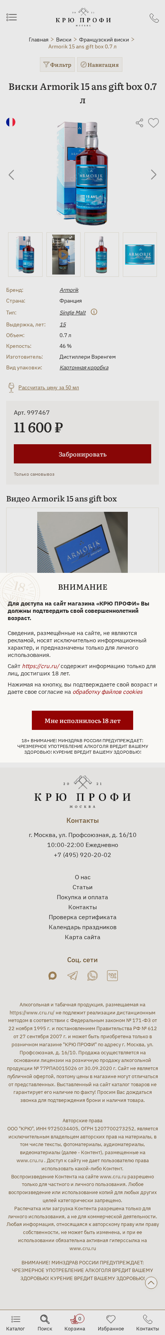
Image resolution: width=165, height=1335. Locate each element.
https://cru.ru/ (40, 666)
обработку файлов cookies (107, 691)
